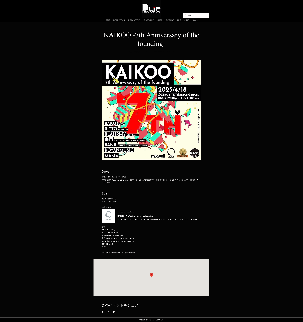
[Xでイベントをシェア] (108, 312)
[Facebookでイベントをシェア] (103, 312)
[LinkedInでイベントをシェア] (114, 312)
